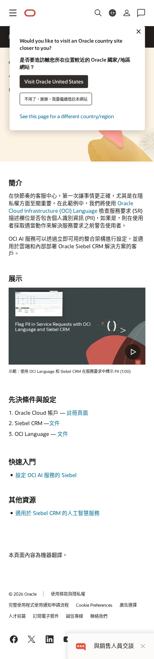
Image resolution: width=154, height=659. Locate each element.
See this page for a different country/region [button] (67, 115)
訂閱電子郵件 (46, 616)
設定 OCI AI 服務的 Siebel (46, 474)
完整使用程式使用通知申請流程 (39, 605)
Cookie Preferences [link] (94, 605)
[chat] (81, 646)
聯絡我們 (98, 616)
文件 (54, 423)
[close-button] (142, 646)
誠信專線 (74, 616)
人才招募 (17, 616)
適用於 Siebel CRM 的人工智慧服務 (57, 512)
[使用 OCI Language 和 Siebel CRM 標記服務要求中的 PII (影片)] (77, 326)
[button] (13, 13)
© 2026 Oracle (23, 594)
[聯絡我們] (141, 13)
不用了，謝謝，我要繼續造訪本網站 (55, 98)
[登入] (126, 13)
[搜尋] (98, 13)
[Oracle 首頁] (30, 13)
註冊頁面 (77, 412)
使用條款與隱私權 (68, 594)
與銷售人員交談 (114, 646)
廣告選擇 (128, 605)
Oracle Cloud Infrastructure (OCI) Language (71, 206)
